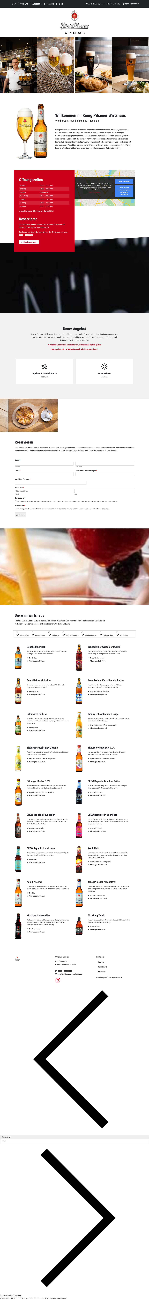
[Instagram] (57, 980)
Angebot (36, 4)
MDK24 (125, 977)
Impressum (102, 971)
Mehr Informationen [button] (94, 192)
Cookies (101, 962)
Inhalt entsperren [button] (124, 181)
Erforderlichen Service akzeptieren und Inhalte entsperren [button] (124, 191)
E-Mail (17, 471)
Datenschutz (20, 506)
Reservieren (49, 4)
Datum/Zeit (19, 488)
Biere (61, 4)
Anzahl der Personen (23, 479)
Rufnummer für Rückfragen (86, 471)
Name (17, 460)
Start (14, 4)
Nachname (79, 467)
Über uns (24, 4)
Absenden (20, 515)
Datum (17, 494)
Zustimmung (20, 498)
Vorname (17, 467)
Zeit (75, 494)
